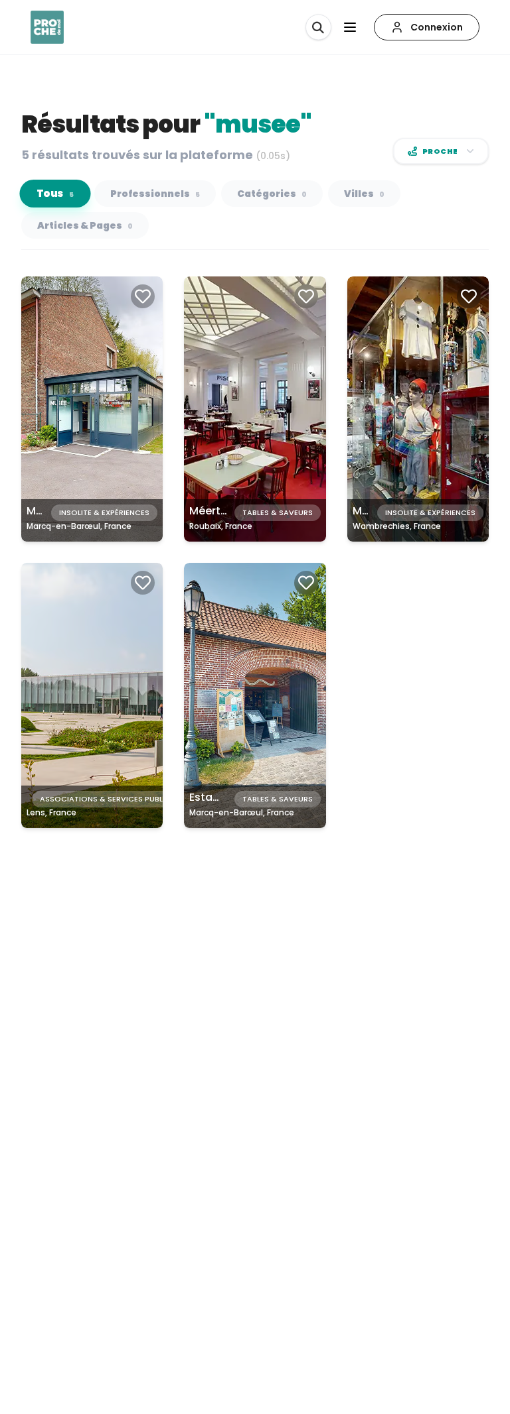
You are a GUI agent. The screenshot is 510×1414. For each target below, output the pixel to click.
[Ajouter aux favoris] (143, 296)
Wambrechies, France (397, 526)
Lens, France (51, 812)
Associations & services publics (107, 799)
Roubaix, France (220, 526)
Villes (364, 193)
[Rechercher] (318, 27)
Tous (55, 194)
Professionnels (155, 193)
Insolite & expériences (104, 512)
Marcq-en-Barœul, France (79, 526)
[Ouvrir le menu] (350, 27)
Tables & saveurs (277, 512)
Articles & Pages (85, 225)
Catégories (272, 193)
